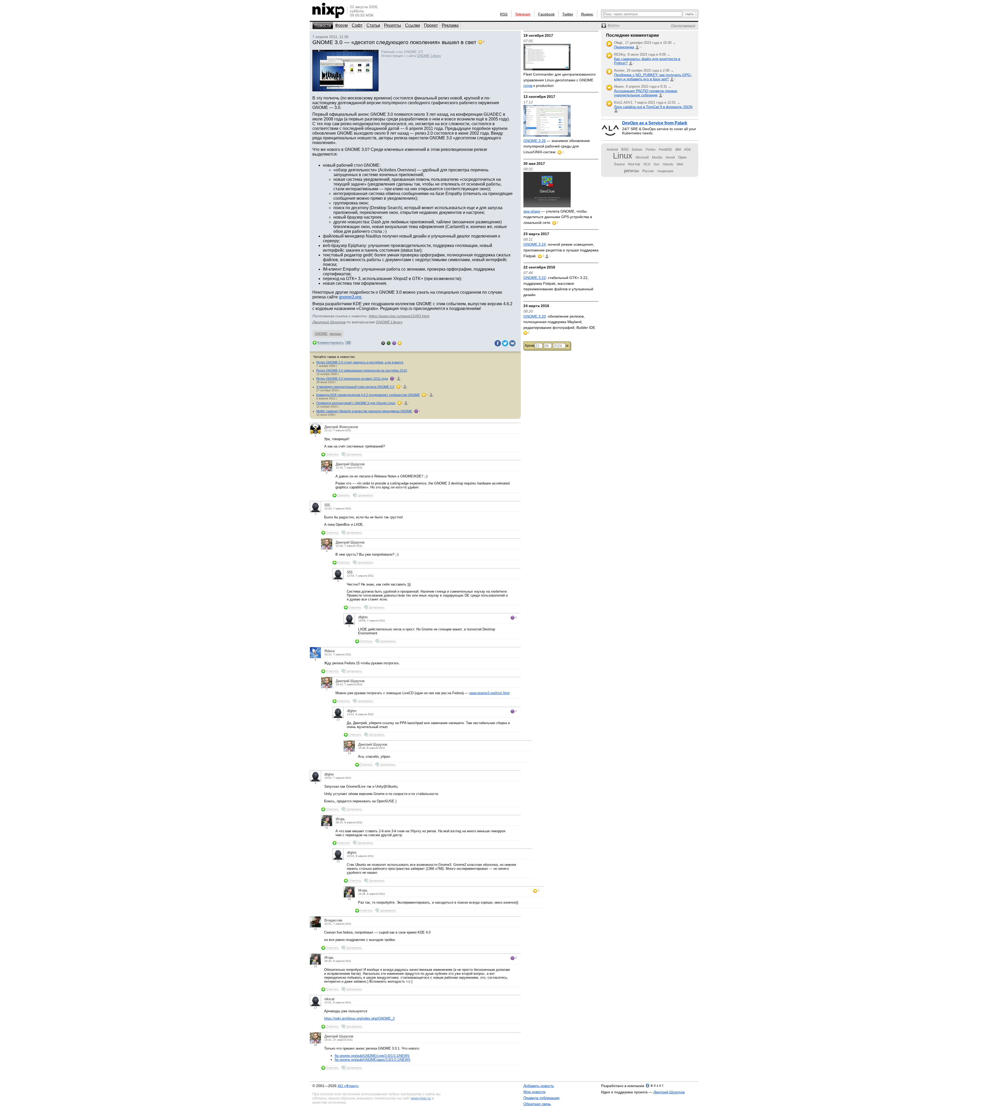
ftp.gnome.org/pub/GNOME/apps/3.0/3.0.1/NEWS (372, 1060)
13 (338, 719)
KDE (687, 149)
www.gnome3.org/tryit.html (489, 693)
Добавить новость (538, 1086)
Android (612, 149)
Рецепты (392, 25)
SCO (646, 164)
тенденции (665, 171)
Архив (529, 345)
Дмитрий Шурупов (328, 322)
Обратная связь (537, 1104)
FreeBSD (665, 149)
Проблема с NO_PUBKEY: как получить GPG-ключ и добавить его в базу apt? (653, 77)
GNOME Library (429, 56)
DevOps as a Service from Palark (654, 123)
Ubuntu (668, 164)
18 (348, 343)
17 (315, 1007)
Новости (322, 25)
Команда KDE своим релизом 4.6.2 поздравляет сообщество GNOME (368, 395)
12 (315, 966)
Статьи (373, 25)
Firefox (650, 149)
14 (349, 753)
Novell (670, 157)
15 (338, 861)
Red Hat (634, 164)
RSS (503, 14)
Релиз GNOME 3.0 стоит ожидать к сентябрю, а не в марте (359, 362)
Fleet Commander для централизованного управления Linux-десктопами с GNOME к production (559, 80)
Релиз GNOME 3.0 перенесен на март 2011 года (352, 379)
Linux (622, 155)
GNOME (321, 334)
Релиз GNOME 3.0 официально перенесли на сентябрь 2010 (361, 370)
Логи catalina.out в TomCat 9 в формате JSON (653, 107)
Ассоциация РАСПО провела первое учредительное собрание (645, 93)
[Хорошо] (394, 342)
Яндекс (587, 14)
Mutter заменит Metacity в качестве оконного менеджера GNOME (364, 411)
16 (349, 899)
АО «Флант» (348, 1086)
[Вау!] (400, 342)
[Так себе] (389, 342)
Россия (648, 171)
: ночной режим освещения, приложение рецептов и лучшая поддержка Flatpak (560, 250)
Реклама (450, 25)
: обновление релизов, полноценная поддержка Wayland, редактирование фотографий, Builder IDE (559, 322)
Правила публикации (541, 1098)
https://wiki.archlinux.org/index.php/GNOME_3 (359, 1018)
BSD (624, 149)
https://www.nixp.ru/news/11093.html (399, 316)
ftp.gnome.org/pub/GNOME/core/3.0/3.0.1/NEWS (372, 1056)
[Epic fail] (383, 342)
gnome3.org (350, 297)
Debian (637, 149)
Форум (341, 25)
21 (640, 47)
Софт (357, 25)
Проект (431, 25)
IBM (678, 149)
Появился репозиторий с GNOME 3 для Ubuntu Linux (355, 403)
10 (315, 929)
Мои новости (534, 1092)
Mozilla (657, 157)
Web (680, 164)
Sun (656, 164)
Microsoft (642, 157)
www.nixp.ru (421, 1098)
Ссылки (412, 25)
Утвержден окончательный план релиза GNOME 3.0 (355, 387)
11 (326, 827)
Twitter (567, 14)
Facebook (546, 14)
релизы (335, 334)
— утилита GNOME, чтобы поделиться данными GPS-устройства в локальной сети (557, 217)
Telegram (523, 14)
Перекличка (624, 47)
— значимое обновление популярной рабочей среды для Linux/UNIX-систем (556, 146)
